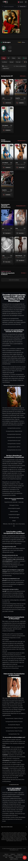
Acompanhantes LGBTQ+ (14, 447)
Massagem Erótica (14, 505)
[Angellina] (20, 87)
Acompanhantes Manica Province (14, 721)
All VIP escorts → (23, 76)
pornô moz (14, 469)
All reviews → (23, 273)
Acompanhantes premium (14, 428)
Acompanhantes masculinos (14, 437)
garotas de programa (13, 800)
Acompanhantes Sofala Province (14, 731)
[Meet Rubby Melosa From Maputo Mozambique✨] (20, 245)
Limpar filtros (6, 68)
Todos (3, 58)
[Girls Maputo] (7, 114)
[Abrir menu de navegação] (25, 2)
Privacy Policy (20, 854)
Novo (19, 58)
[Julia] (7, 87)
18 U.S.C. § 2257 (19, 857)
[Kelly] (20, 217)
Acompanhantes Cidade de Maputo (14, 718)
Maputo (15, 802)
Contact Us (13, 854)
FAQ (6, 857)
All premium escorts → (22, 140)
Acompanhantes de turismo (14, 450)
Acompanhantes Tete (14, 734)
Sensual (11, 62)
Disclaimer (11, 857)
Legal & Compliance (14, 859)
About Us (6, 854)
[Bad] (7, 217)
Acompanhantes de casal (14, 440)
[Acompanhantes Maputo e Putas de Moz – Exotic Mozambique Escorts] (5, 2)
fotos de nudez (19, 484)
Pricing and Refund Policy (19, 855)
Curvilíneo (4, 62)
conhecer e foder (6, 707)
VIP (8, 58)
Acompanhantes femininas (14, 434)
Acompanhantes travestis (14, 443)
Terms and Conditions (7, 855)
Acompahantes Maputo (14, 724)
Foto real (18, 62)
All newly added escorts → (21, 205)
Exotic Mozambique (7, 792)
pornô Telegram (12, 370)
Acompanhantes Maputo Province (14, 728)
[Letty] (7, 245)
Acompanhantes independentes (14, 431)
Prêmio (13, 58)
